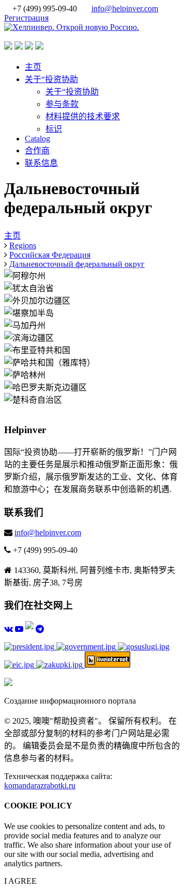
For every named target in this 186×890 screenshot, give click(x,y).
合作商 (37, 150)
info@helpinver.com (124, 8)
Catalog (37, 138)
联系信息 (41, 162)
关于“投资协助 (51, 79)
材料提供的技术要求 (82, 116)
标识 (53, 128)
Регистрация (26, 17)
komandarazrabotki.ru (39, 785)
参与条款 (62, 104)
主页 (33, 66)
